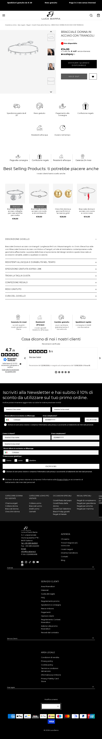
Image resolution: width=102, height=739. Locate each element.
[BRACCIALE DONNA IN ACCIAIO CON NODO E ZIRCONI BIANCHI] (39, 194)
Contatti (64, 556)
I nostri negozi (67, 549)
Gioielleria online (11, 25)
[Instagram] (26, 562)
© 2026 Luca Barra (51, 730)
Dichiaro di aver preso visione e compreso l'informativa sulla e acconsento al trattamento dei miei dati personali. (44, 480)
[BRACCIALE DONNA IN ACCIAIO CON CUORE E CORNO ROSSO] (87, 194)
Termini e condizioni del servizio (49, 669)
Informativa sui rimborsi (51, 675)
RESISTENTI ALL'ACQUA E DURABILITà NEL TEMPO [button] (30, 262)
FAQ (43, 597)
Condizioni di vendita (50, 657)
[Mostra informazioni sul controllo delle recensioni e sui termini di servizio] (20, 364)
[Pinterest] (34, 562)
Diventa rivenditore (69, 553)
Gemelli (32, 511)
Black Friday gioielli (61, 511)
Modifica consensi (51, 699)
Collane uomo (35, 503)
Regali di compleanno (86, 500)
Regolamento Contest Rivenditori (50, 620)
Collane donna (11, 506)
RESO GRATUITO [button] (13, 289)
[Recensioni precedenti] (25, 358)
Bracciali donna (11, 509)
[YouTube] (38, 562)
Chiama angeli (11, 503)
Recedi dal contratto (50, 632)
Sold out (74, 76)
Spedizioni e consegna (51, 605)
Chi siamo (65, 539)
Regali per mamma (85, 509)
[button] (51, 31)
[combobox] (8, 420)
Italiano (50, 706)
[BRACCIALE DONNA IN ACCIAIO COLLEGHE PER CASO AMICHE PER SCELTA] (15, 194)
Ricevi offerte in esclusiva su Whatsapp (20, 416)
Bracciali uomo (35, 506)
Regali (28, 25)
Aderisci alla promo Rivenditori (49, 627)
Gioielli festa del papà (62, 500)
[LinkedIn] (22, 565)
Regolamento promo (50, 601)
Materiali (44, 590)
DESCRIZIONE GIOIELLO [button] (17, 239)
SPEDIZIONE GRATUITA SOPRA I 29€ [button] (23, 269)
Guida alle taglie (48, 594)
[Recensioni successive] (100, 358)
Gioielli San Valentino (62, 509)
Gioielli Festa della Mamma (41, 25)
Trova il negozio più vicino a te (69, 544)
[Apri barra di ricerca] (91, 15)
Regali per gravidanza (86, 503)
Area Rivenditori (48, 586)
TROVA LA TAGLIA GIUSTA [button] (17, 275)
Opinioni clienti (47, 616)
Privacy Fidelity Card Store (50, 679)
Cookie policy (47, 665)
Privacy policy (47, 661)
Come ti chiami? (9, 433)
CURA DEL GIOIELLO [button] (15, 296)
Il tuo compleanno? (50, 416)
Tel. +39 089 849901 (29, 543)
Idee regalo (21, 25)
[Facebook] (22, 562)
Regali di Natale (60, 514)
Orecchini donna (12, 511)
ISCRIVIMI (91, 420)
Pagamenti (46, 612)
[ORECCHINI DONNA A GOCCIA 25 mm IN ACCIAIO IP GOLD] (63, 194)
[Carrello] (98, 15)
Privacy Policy (63, 479)
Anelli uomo (34, 509)
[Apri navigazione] (3, 15)
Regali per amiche (85, 506)
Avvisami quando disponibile (79, 64)
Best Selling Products (24, 168)
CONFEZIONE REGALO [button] (16, 282)
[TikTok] (30, 562)
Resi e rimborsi (47, 608)
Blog (63, 560)
